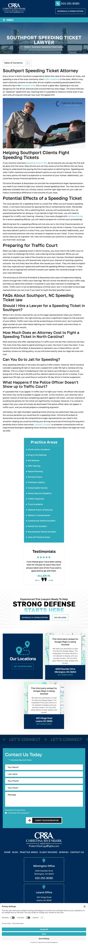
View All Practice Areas (39, 537)
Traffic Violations (36, 498)
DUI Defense (33, 460)
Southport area (28, 85)
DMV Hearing (34, 466)
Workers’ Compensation (39, 515)
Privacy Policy (19, 810)
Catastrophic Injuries (38, 488)
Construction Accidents (39, 449)
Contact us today (43, 424)
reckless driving (75, 216)
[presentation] (37, 580)
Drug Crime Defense (37, 455)
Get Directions (65, 675)
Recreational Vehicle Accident (42, 531)
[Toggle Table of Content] (26, 63)
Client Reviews (48, 852)
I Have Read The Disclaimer (18, 813)
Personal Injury (35, 477)
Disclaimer (9, 810)
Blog (15, 852)
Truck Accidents (35, 504)
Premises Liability (36, 482)
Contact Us (77, 852)
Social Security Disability (40, 493)
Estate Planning (35, 471)
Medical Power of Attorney (40, 510)
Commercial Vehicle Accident (41, 520)
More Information (64, 669)
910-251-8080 (70, 3)
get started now (23, 666)
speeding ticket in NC (37, 163)
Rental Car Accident (37, 526)
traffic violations (51, 79)
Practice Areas (29, 852)
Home (7, 852)
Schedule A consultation (70, 11)
